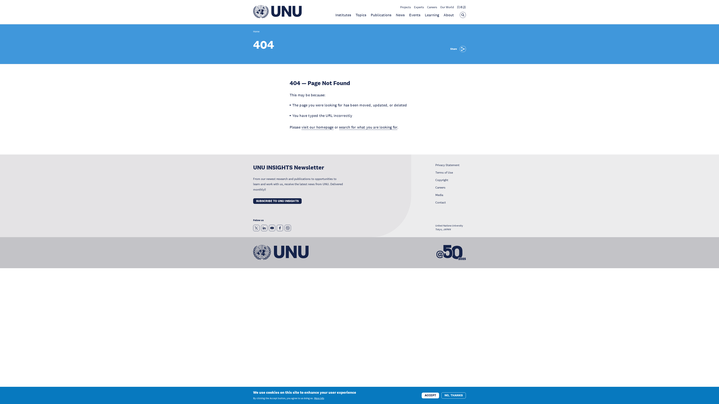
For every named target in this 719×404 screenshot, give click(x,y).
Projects (405, 7)
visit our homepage (317, 127)
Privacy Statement (447, 165)
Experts (419, 7)
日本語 (461, 7)
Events (414, 15)
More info (319, 398)
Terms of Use (444, 172)
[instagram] (288, 228)
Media (439, 195)
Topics (361, 15)
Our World (447, 7)
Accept (430, 395)
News (400, 15)
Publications (381, 15)
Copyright (441, 180)
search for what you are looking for (368, 127)
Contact (440, 202)
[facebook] (280, 228)
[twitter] (256, 228)
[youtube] (272, 228)
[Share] (463, 49)
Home (256, 31)
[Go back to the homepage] (277, 17)
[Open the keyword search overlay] (463, 15)
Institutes (343, 15)
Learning (432, 15)
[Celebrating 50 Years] (451, 252)
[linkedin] (264, 228)
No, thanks (454, 395)
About (449, 15)
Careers (432, 7)
